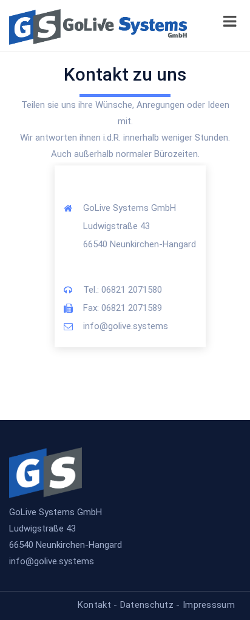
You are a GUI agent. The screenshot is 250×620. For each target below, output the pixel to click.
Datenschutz (147, 604)
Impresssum (209, 604)
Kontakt (94, 604)
